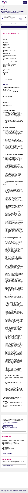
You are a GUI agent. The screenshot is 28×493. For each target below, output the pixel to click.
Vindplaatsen (6, 70)
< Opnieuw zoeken (14, 23)
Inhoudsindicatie (6, 53)
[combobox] (14, 79)
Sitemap (5, 490)
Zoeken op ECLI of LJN (8, 425)
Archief (2, 491)
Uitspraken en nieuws (7, 6)
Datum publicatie (5, 42)
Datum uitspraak (5, 39)
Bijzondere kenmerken (5, 51)
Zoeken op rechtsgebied (8, 426)
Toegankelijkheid (15, 490)
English (2, 490)
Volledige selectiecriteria (7, 453)
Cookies (11, 490)
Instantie (5, 36)
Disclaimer (5, 491)
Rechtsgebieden (6, 47)
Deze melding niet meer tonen (20, 17)
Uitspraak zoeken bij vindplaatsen (10, 428)
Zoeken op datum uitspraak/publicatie (10, 422)
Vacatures (24, 490)
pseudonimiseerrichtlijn (8, 18)
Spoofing (20, 490)
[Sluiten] (25, 17)
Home (2, 6)
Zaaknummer (6, 44)
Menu (24, 2)
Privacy (8, 490)
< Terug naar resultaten (14, 26)
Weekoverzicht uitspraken (8, 465)
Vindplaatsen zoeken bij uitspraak (10, 427)
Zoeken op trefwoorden (7, 423)
